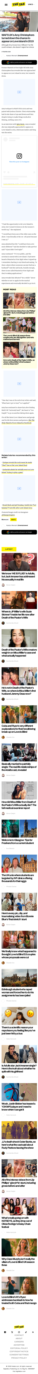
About (19, 1339)
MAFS (13, 519)
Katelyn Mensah (11, 55)
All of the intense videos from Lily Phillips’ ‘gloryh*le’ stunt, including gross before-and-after (19, 313)
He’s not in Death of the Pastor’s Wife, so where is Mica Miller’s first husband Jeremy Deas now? (19, 362)
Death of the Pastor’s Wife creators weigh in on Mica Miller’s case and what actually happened (19, 652)
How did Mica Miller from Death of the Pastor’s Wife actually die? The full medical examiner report (19, 805)
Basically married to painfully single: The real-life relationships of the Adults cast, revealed (19, 767)
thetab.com (15, 1366)
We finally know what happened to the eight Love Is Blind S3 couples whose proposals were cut (19, 954)
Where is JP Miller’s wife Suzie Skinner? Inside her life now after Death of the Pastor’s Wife (18, 614)
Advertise (19, 1345)
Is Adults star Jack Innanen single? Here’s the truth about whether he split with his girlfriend (19, 1068)
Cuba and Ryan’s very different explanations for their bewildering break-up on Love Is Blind (18, 728)
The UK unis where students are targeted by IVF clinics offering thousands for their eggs (18, 878)
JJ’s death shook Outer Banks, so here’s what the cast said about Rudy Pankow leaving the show (19, 1144)
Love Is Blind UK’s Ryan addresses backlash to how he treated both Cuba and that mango (19, 1300)
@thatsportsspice (8, 515)
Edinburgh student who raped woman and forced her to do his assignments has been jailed (18, 992)
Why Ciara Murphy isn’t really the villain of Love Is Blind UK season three (18, 1262)
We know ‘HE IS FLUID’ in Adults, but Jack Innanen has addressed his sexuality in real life (18, 576)
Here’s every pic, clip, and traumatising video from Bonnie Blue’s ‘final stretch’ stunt (17, 916)
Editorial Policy (19, 1348)
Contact (19, 1335)
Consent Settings (19, 1355)
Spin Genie (20, 124)
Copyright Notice (19, 1352)
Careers (19, 1342)
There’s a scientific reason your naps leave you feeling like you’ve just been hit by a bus (18, 1030)
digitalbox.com (20, 1371)
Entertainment (23, 55)
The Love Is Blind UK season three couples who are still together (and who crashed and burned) (18, 337)
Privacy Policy (19, 1358)
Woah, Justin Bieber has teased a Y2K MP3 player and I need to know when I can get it (18, 1106)
